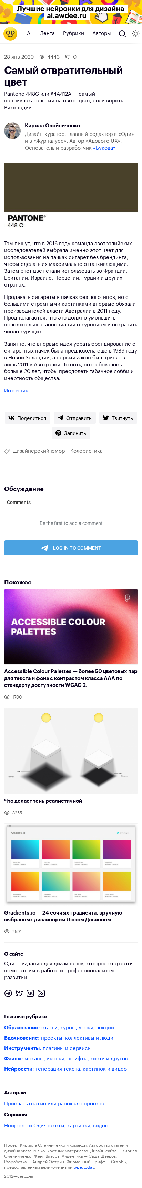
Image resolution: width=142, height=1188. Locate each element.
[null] (27, 418)
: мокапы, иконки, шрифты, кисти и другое (66, 1058)
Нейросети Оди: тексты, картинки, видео (56, 1125)
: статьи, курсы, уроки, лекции (59, 1027)
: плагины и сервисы (48, 1048)
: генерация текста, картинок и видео (65, 1069)
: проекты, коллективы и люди (58, 1038)
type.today (83, 1167)
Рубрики (73, 33)
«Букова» (104, 148)
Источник (16, 390)
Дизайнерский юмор (39, 451)
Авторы (101, 33)
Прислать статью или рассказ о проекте (54, 1103)
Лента (47, 33)
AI (29, 33)
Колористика (86, 451)
